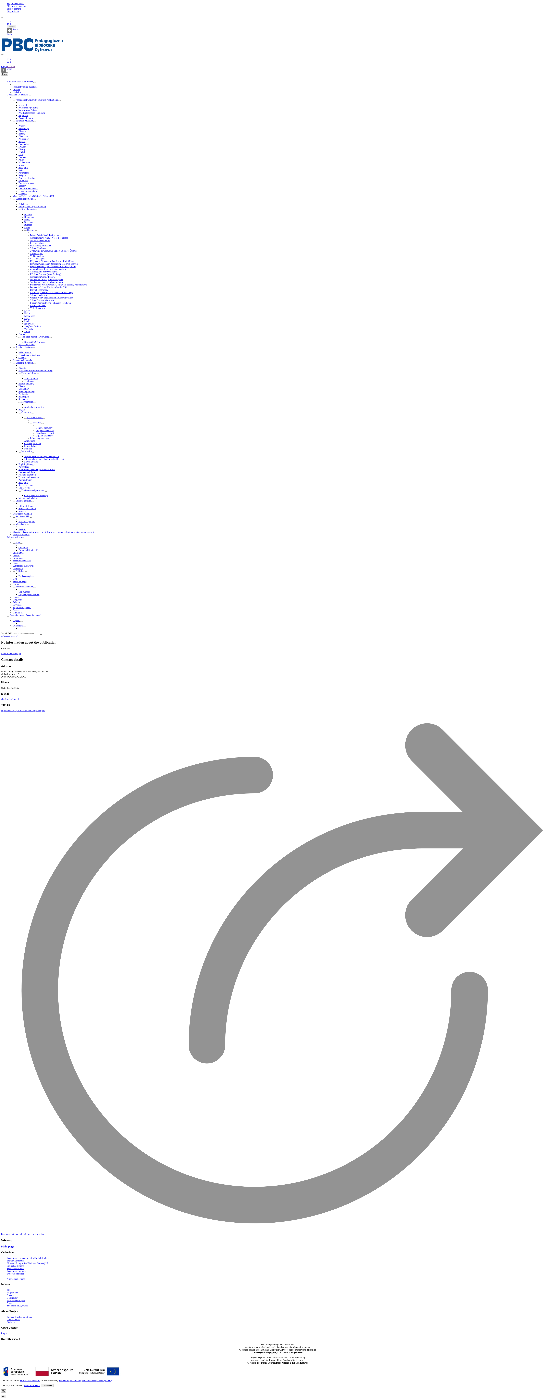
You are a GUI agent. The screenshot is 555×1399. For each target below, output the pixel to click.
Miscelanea (20, 524)
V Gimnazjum (36, 253)
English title (18, 553)
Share (15, 29)
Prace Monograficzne (28, 107)
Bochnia (28, 214)
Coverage (17, 605)
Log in (4, 1333)
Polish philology (29, 373)
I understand (47, 1386)
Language (17, 599)
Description (18, 568)
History (21, 149)
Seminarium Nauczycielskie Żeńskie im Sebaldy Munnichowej (58, 284)
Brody (27, 219)
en (8, 21)
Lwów (27, 310)
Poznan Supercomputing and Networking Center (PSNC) (85, 1380)
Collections (12, 94)
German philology (26, 472)
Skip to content (14, 9)
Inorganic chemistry (45, 430)
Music (21, 165)
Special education (26, 344)
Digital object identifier (28, 594)
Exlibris (22, 529)
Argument (23, 115)
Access (16, 610)
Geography (23, 144)
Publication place (26, 576)
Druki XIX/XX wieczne (35, 342)
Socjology (23, 399)
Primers (21, 126)
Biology (22, 131)
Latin (20, 154)
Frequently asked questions (25, 87)
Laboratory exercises (39, 438)
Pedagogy (23, 167)
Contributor (18, 558)
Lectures (36, 422)
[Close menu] (2, 54)
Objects (16, 620)
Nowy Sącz (29, 316)
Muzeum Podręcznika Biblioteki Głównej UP (33, 196)
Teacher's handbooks (28, 188)
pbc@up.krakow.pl (10, 699)
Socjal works (24, 487)
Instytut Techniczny (39, 290)
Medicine (22, 193)
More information (32, 1385)
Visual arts (23, 180)
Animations (29, 441)
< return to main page (11, 653)
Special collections (24, 347)
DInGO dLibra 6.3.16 (30, 1380)
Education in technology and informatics (36, 469)
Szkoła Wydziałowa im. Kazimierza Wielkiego (51, 292)
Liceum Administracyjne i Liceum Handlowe (50, 303)
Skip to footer (13, 11)
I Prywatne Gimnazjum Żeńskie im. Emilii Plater (52, 261)
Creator (16, 555)
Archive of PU (22, 516)
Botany (21, 133)
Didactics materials (24, 363)
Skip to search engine (16, 6)
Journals (22, 511)
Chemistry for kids (32, 443)
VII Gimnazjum (37, 258)
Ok (3, 1391)
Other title (23, 547)
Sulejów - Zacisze (32, 326)
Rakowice (29, 323)
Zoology (22, 186)
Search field (6, 633)
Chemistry (23, 136)
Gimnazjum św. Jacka (40, 240)
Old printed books (26, 506)
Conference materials (22, 514)
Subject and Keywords (23, 566)
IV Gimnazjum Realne (40, 245)
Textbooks (29, 381)
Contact (16, 89)
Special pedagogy (26, 485)
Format (16, 584)
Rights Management (22, 607)
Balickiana (23, 204)
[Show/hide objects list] (34, 82)
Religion (22, 175)
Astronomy (23, 128)
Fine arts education (27, 474)
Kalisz (27, 227)
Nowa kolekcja (31, 461)
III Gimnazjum (37, 243)
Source (16, 597)
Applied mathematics (34, 407)
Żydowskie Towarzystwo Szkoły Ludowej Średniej (53, 251)
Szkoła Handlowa (38, 248)
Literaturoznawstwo (27, 191)
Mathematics (24, 162)
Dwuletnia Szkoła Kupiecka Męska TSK (48, 287)
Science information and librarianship (35, 370)
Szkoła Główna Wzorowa (42, 300)
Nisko (27, 313)
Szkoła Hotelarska (38, 295)
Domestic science (26, 183)
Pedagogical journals (22, 360)
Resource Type (19, 581)
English (21, 152)
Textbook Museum (24, 120)
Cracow (31, 230)
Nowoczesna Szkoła (27, 110)
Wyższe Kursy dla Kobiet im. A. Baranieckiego (51, 297)
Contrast (11, 27)
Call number (24, 592)
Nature (21, 170)
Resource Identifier (24, 586)
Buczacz (28, 225)
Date (15, 579)
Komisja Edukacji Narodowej (32, 206)
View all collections (16, 1279)
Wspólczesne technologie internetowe (41, 456)
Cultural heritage (23, 500)
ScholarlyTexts (31, 446)
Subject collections (24, 199)
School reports (28, 209)
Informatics (26, 451)
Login (9, 34)
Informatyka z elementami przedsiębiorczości (44, 459)
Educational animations (29, 355)
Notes (15, 563)
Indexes (11, 537)
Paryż (26, 318)
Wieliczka (28, 329)
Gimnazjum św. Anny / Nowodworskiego (49, 238)
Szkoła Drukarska (38, 305)
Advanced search (9, 636)
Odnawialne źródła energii (36, 495)
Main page (7, 1246)
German (22, 157)
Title (17, 542)
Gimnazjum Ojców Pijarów (42, 277)
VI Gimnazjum (37, 256)
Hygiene (22, 146)
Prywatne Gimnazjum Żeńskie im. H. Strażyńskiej (53, 266)
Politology (23, 394)
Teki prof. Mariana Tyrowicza (35, 337)
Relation (16, 602)
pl (10, 21)
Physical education (27, 178)
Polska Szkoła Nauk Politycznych (45, 235)
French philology (26, 383)
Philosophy (23, 139)
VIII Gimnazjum (37, 308)
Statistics (17, 92)
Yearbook (22, 105)
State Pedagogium (26, 521)
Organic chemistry (44, 435)
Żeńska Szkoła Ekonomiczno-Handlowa (48, 269)
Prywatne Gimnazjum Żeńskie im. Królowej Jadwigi (54, 264)
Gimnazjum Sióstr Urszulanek (44, 271)
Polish (21, 159)
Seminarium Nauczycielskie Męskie (46, 279)
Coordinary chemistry (46, 433)
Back (4, 74)
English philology (26, 464)
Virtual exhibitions (21, 534)
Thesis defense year (22, 560)
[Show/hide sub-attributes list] (14, 543)
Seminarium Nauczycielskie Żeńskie (46, 282)
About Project (13, 81)
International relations (28, 498)
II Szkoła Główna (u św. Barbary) (45, 274)
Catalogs (22, 357)
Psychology (23, 173)
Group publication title (28, 550)
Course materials (35, 417)
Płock (26, 321)
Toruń (27, 331)
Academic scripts (26, 118)
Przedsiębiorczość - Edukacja (31, 113)
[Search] (41, 634)
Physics (21, 141)
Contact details (13, 1319)
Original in (18, 612)
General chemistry (44, 428)
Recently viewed (18, 615)
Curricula (22, 334)
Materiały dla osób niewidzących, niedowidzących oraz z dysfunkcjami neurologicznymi (53, 532)
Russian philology (26, 391)
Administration (25, 480)
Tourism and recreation (28, 477)
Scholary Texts (31, 378)
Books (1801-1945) (27, 508)
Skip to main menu (15, 3)
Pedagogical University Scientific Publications (36, 100)
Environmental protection (33, 490)
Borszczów (29, 217)
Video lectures (25, 352)
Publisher (20, 571)
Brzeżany (28, 222)
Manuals (28, 448)
